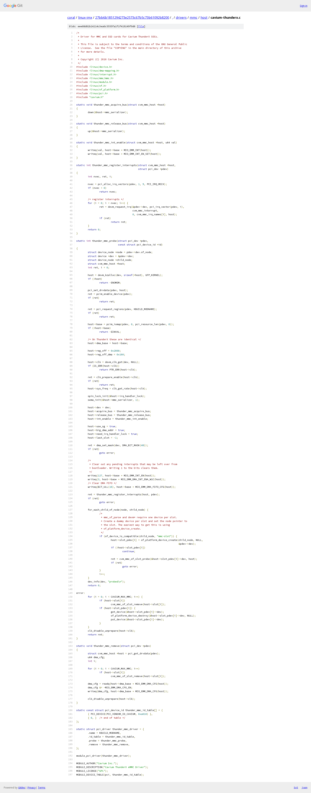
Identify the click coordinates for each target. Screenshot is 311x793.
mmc (193, 17)
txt (296, 787)
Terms (41, 787)
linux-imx (85, 17)
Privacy (31, 787)
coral (71, 17)
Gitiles (21, 787)
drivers (181, 17)
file (141, 26)
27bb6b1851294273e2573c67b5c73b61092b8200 (132, 17)
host (204, 17)
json (304, 787)
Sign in (303, 5)
